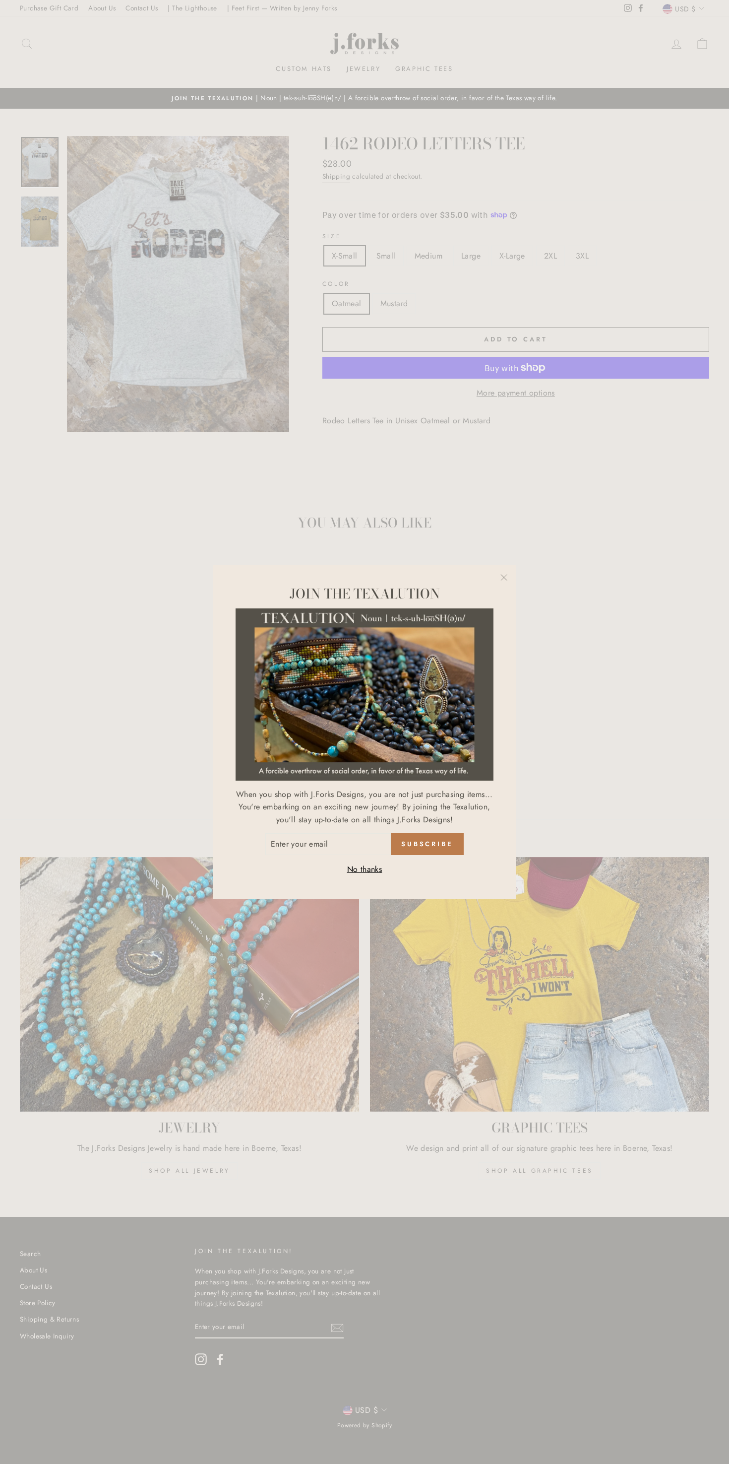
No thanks (364, 869)
